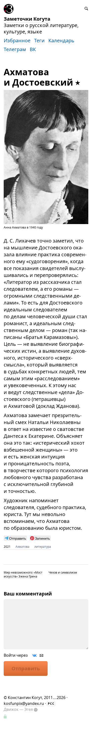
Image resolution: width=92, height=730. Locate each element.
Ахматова (22, 547)
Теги (39, 40)
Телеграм (15, 49)
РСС (51, 703)
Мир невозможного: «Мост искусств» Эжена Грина (23, 574)
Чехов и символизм (63, 572)
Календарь (61, 40)
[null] (15, 538)
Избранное (17, 40)
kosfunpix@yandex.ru (24, 703)
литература (42, 547)
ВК (33, 49)
